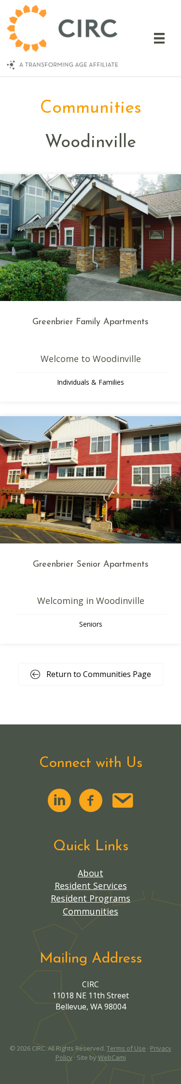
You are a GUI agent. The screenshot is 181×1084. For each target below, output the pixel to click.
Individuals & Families (90, 382)
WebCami (112, 1057)
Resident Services (91, 885)
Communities (90, 911)
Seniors (90, 624)
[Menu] (159, 38)
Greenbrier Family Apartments (90, 322)
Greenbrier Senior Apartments (91, 564)
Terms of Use (126, 1048)
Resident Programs (90, 898)
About (90, 873)
